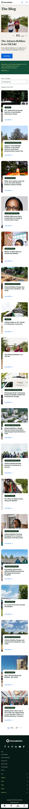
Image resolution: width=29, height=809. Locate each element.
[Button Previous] (13, 35)
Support (3, 777)
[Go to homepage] (6, 2)
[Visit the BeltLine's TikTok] (23, 747)
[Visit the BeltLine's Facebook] (5, 747)
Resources (3, 792)
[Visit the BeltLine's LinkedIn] (16, 747)
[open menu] (26, 2)
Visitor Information (5, 757)
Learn (2, 781)
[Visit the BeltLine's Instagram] (12, 747)
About (2, 788)
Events (2, 770)
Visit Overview (4, 754)
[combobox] (14, 82)
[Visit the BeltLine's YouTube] (20, 747)
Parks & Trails (4, 763)
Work (2, 785)
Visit (2, 751)
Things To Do (4, 760)
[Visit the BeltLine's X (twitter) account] (8, 747)
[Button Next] (26, 35)
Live (2, 774)
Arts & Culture (4, 767)
